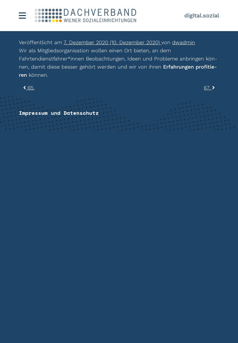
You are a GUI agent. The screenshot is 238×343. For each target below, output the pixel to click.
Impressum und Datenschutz (59, 113)
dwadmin (183, 42)
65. (30, 88)
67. (208, 88)
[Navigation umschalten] (22, 15)
